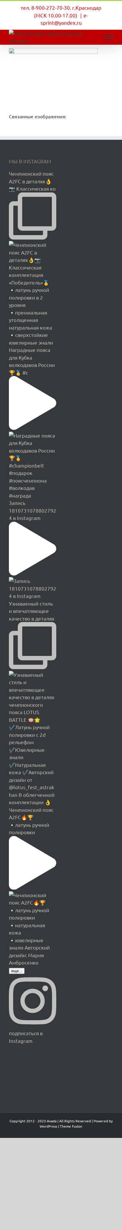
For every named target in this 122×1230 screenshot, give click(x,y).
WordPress (48, 1126)
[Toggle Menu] (109, 37)
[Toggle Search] (88, 37)
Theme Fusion (71, 1126)
